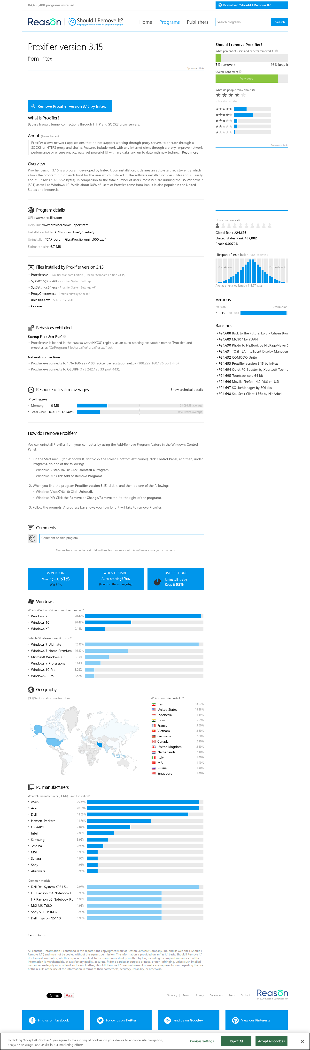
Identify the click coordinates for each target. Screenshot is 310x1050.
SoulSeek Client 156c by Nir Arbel (256, 393)
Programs (169, 21)
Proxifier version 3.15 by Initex (255, 363)
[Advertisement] (252, 179)
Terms (186, 995)
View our (255, 1020)
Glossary (172, 995)
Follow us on (121, 1020)
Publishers (197, 21)
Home (145, 21)
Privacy (199, 995)
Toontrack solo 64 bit (247, 375)
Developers (216, 995)
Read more (190, 152)
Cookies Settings (202, 1041)
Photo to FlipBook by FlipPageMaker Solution (265, 345)
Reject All (236, 1041)
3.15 (222, 313)
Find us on (53, 1020)
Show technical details (187, 389)
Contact (245, 995)
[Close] (302, 1041)
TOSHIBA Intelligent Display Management (263, 351)
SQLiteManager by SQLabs (252, 387)
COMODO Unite (244, 357)
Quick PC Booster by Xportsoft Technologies (264, 369)
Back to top (35, 935)
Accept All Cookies (271, 1041)
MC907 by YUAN (245, 339)
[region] (155, 1041)
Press (232, 995)
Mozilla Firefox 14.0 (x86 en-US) (255, 381)
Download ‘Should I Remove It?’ (247, 5)
